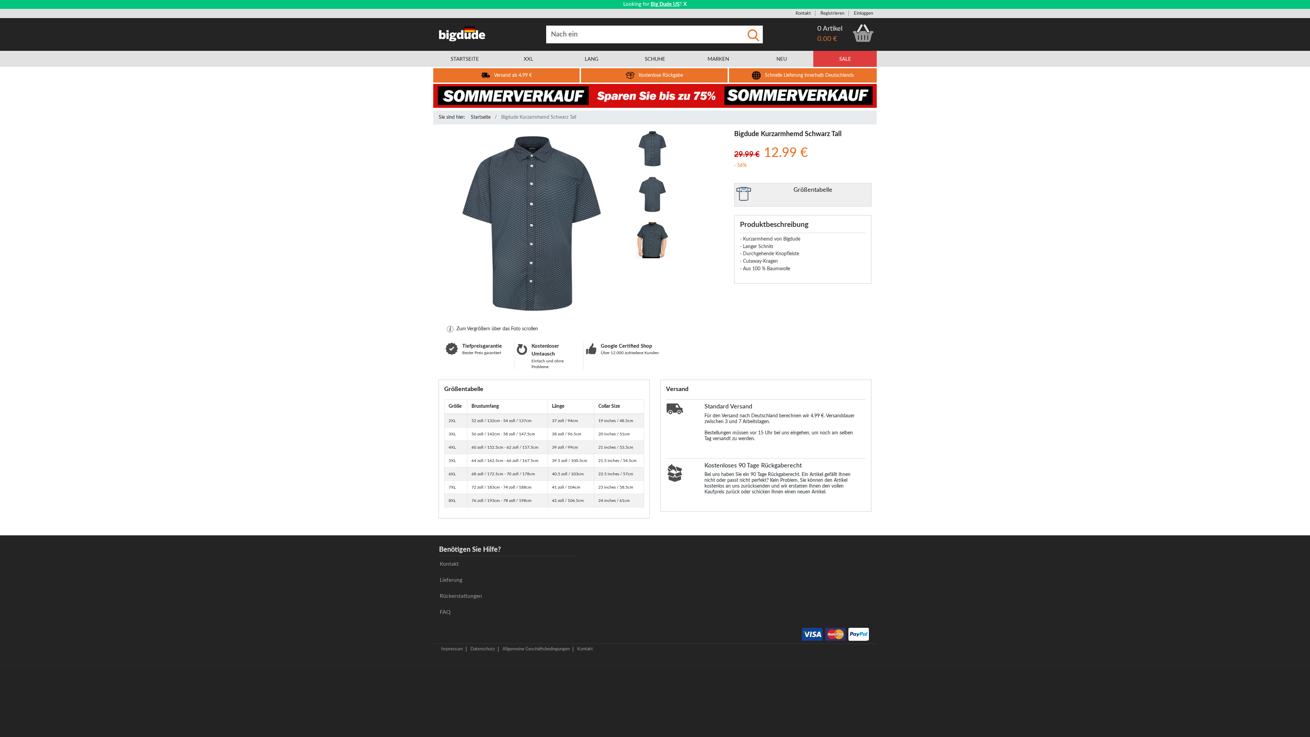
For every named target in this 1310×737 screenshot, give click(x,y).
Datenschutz (482, 649)
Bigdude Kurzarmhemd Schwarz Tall (538, 117)
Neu (781, 59)
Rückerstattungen (461, 596)
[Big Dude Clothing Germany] (462, 33)
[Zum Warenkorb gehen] (863, 33)
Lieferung (451, 580)
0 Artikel (830, 28)
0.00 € (827, 38)
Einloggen (863, 13)
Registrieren (832, 13)
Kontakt (803, 13)
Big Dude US (665, 4)
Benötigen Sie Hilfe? (470, 549)
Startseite (481, 117)
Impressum (452, 649)
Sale (845, 59)
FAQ (445, 612)
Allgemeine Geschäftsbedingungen (536, 649)
